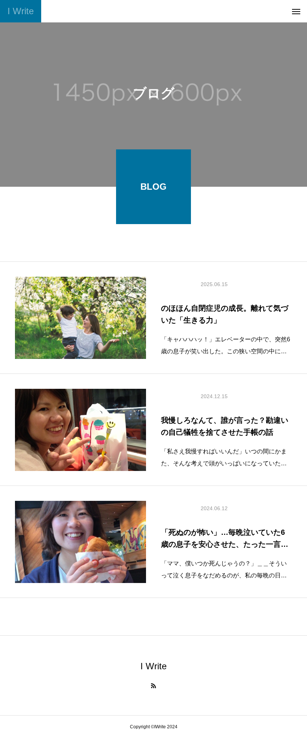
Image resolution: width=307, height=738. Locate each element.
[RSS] (153, 685)
